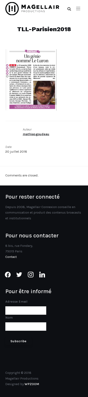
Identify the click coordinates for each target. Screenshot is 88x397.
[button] (78, 8)
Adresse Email (16, 301)
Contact (11, 257)
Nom (9, 317)
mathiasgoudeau (36, 134)
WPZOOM (32, 384)
